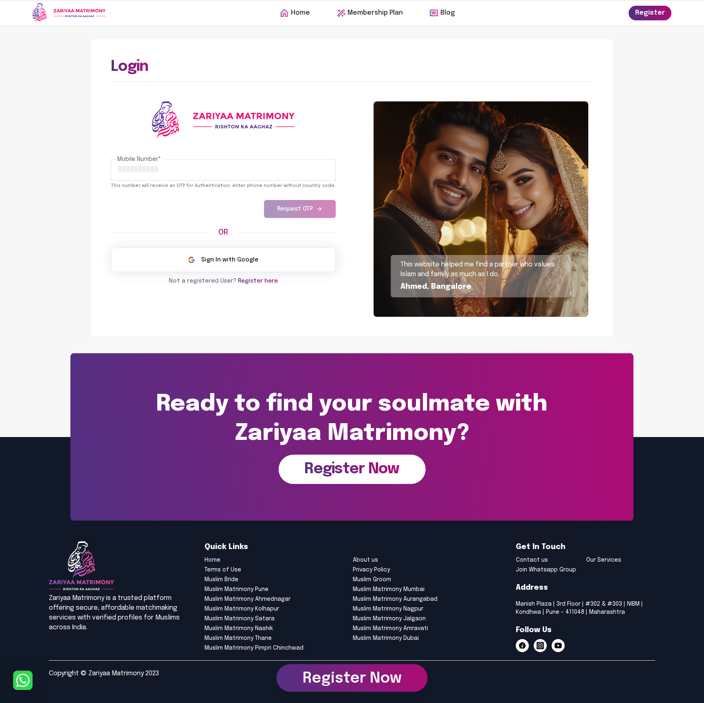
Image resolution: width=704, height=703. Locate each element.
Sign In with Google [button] (229, 260)
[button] (351, 469)
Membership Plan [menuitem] (375, 12)
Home (212, 560)
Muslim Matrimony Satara (240, 619)
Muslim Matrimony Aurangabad (395, 599)
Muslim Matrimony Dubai (386, 638)
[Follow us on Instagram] (540, 645)
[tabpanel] (223, 185)
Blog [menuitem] (447, 12)
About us (365, 560)
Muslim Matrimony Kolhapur (242, 609)
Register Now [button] (352, 675)
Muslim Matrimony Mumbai (389, 589)
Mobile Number (139, 159)
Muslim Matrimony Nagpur (388, 609)
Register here (258, 281)
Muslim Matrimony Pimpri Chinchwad (254, 648)
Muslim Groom (372, 579)
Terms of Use (223, 570)
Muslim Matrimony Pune (236, 589)
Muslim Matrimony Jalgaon (389, 619)
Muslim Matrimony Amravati (390, 628)
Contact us (532, 560)
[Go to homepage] (69, 13)
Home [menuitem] (300, 12)
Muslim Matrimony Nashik (239, 628)
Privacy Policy (371, 570)
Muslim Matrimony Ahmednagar (247, 599)
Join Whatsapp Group (546, 570)
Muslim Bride (221, 579)
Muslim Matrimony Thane (238, 638)
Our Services (603, 560)
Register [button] (650, 12)
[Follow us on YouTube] (558, 645)
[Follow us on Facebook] (522, 645)
